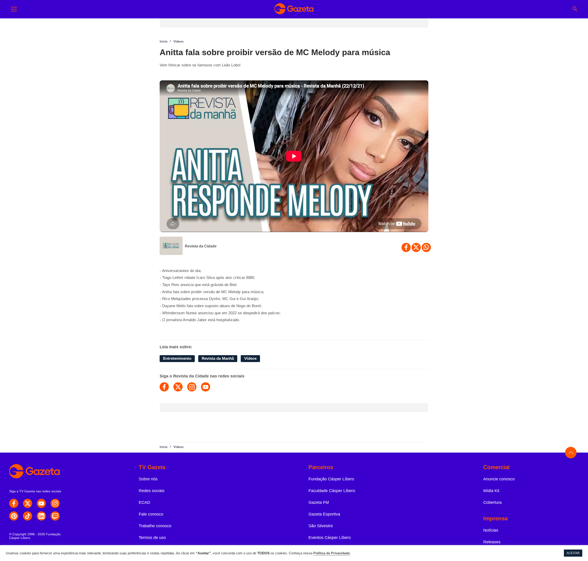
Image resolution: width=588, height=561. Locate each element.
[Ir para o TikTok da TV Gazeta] (27, 516)
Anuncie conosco (499, 479)
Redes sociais (151, 490)
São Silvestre (320, 526)
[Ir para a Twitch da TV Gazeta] (55, 516)
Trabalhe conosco (155, 526)
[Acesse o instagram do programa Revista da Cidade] (191, 386)
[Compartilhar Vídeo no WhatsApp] (426, 247)
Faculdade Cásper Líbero (331, 490)
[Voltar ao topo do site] (571, 452)
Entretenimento (177, 358)
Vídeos (250, 358)
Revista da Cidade (201, 246)
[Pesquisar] (575, 9)
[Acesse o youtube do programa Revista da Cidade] (205, 386)
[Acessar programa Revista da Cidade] (171, 246)
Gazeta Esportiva (324, 514)
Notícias (490, 530)
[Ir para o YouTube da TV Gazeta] (41, 503)
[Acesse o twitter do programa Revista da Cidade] (178, 386)
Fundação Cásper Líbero (331, 479)
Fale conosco (151, 514)
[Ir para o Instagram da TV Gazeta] (55, 503)
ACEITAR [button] (573, 553)
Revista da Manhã (218, 358)
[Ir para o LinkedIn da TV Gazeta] (41, 516)
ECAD (144, 502)
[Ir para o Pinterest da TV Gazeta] (13, 516)
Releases (491, 542)
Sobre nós (148, 479)
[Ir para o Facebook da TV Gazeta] (13, 503)
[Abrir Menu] (14, 9)
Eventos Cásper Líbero (329, 537)
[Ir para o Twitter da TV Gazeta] (27, 503)
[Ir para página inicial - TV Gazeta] (294, 9)
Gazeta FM (318, 502)
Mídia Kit (491, 490)
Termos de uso (152, 537)
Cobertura (492, 502)
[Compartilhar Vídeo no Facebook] (406, 247)
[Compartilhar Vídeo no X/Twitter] (416, 247)
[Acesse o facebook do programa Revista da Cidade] (164, 386)
